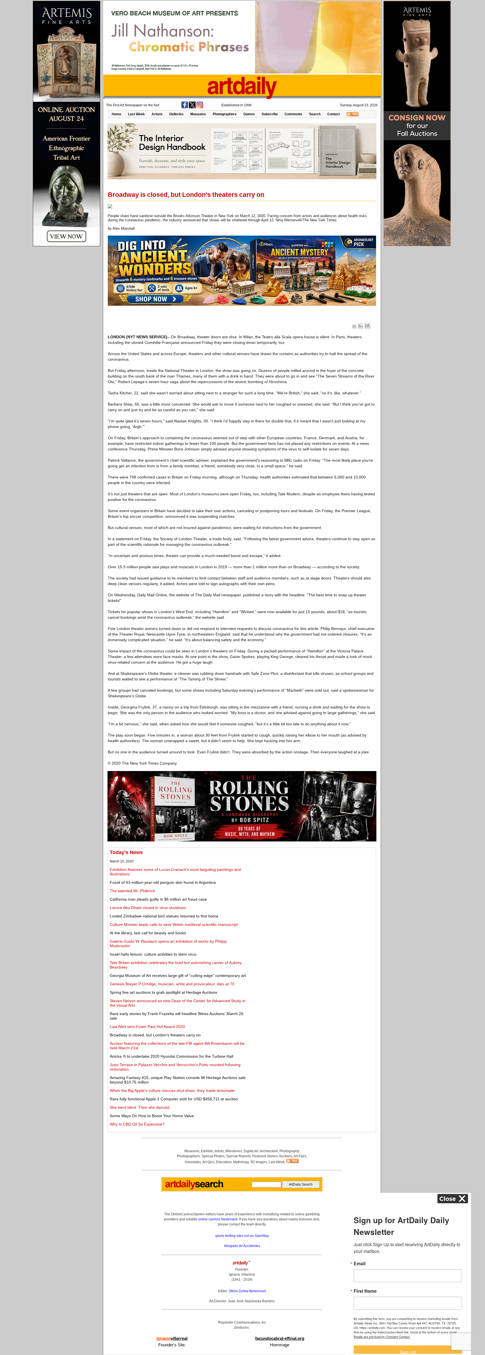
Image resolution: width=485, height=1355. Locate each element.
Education (224, 1162)
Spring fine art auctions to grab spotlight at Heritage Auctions (163, 992)
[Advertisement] (312, 889)
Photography (289, 1151)
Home (116, 114)
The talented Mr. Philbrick (132, 891)
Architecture (269, 1151)
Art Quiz (208, 1162)
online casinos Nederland (217, 1219)
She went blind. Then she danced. (140, 1107)
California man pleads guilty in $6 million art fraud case (158, 899)
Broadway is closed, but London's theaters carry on (155, 1035)
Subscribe (270, 114)
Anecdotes (193, 1162)
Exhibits (207, 1151)
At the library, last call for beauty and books (148, 933)
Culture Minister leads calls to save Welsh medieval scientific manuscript (174, 924)
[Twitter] (192, 107)
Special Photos (213, 1156)
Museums (198, 114)
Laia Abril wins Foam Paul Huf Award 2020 (147, 1026)
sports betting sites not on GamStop (242, 1236)
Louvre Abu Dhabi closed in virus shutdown (148, 907)
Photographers (225, 114)
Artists (157, 114)
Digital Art (251, 1151)
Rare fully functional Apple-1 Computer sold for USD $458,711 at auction (174, 1099)
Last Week (136, 114)
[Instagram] (199, 107)
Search (315, 114)
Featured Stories (265, 1156)
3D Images (258, 1162)
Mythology (241, 1162)
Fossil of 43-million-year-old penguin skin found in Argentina (163, 882)
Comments (293, 114)
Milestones (233, 1151)
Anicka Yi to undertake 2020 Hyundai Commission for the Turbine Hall (171, 1056)
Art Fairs (300, 1156)
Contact (333, 114)
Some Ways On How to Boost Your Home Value (152, 1116)
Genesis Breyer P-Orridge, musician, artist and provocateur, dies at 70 (172, 984)
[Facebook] (184, 107)
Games (249, 114)
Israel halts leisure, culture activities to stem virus (153, 954)
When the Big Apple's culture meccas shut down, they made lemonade (172, 1090)
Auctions (285, 1156)
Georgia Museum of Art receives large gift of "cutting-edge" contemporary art (178, 975)
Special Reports (238, 1156)
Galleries (176, 114)
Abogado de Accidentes (242, 1246)
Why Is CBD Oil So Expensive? (137, 1124)
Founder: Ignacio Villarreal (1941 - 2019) (242, 1274)
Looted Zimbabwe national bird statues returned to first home (164, 916)
